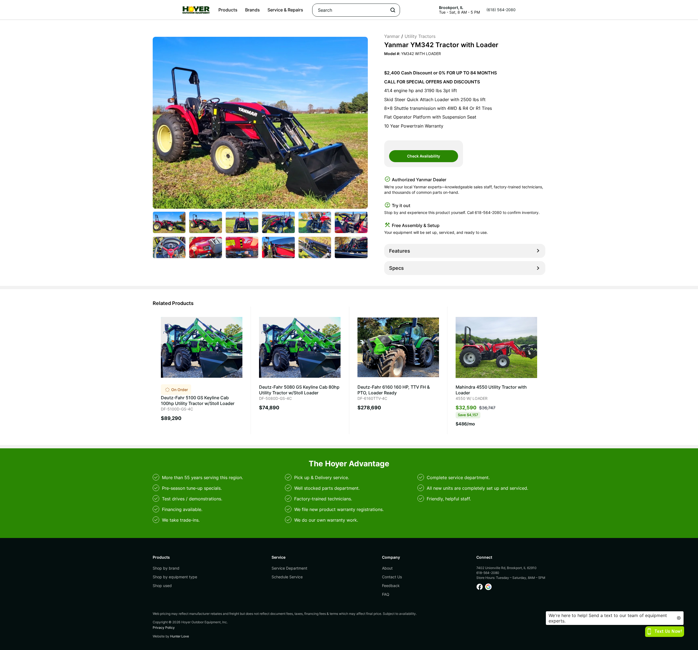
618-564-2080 (488, 212)
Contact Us (392, 577)
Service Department (289, 568)
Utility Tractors (420, 36)
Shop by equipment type (175, 577)
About (387, 568)
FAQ (385, 594)
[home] (196, 10)
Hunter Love (179, 636)
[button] (227, 10)
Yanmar (392, 36)
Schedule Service (287, 577)
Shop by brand (166, 568)
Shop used (162, 585)
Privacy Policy (164, 627)
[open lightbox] (169, 222)
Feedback (391, 585)
